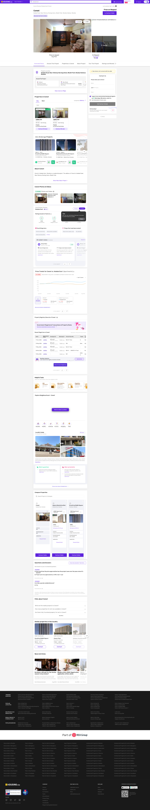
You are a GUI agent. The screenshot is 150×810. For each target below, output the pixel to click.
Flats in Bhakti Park (22, 703)
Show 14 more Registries (60, 364)
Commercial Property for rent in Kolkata (124, 763)
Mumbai (39, 6)
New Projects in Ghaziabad (71, 775)
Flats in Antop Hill (95, 703)
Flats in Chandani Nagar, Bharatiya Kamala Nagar (29, 706)
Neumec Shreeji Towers (72, 711)
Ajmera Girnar (21, 719)
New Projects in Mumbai (70, 743)
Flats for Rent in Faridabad (49, 773)
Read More (37, 462)
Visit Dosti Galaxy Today (72, 699)
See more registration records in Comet (46, 326)
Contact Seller (110, 13)
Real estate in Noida (9, 760)
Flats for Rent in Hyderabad (49, 748)
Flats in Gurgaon (29, 758)
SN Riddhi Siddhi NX (46, 713)
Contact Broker (43, 129)
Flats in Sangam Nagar (120, 706)
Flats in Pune (28, 750)
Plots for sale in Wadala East (48, 724)
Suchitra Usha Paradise (71, 713)
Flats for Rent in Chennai (48, 753)
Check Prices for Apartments (25, 696)
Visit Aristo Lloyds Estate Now (73, 697)
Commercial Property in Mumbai (94, 743)
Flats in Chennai (29, 753)
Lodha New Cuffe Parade (24, 711)
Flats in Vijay (69, 704)
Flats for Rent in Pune (47, 750)
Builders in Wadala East (96, 726)
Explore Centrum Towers (96, 699)
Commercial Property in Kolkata (94, 763)
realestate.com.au (74, 787)
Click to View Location (60, 409)
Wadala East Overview (23, 722)
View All (82, 239)
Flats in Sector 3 (70, 703)
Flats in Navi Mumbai (30, 770)
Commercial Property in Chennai (94, 753)
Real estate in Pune (9, 750)
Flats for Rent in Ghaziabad (49, 775)
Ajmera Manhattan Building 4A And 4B (27, 713)
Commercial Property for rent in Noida (124, 760)
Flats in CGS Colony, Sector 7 (121, 708)
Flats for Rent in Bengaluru (49, 745)
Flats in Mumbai (29, 743)
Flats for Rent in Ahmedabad (49, 765)
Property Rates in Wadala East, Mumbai (51, 722)
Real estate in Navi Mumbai (10, 770)
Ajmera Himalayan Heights (48, 717)
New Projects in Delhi (69, 755)
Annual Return (45, 796)
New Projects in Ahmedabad (71, 765)
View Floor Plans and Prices (48, 697)
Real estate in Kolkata (9, 763)
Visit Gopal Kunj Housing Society (122, 696)
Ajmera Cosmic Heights (71, 717)
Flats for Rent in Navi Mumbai (49, 770)
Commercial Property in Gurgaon (94, 758)
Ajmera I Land (21, 717)
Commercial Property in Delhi (93, 755)
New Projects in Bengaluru (71, 745)
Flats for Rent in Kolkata (48, 763)
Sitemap (100, 791)
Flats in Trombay (70, 708)
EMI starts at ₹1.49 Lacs (58, 528)
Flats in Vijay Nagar (95, 704)
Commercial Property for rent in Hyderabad (125, 748)
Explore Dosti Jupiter (47, 699)
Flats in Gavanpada (95, 708)
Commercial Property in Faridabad (95, 773)
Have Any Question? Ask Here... (77, 562)
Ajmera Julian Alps (95, 717)
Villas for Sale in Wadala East (73, 724)
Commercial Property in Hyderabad (95, 748)
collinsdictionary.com (75, 794)
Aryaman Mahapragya (96, 719)
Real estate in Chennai (9, 753)
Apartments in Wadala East (97, 722)
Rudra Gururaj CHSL (119, 713)
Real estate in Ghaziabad (10, 775)
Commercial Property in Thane (94, 768)
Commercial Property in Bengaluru (95, 745)
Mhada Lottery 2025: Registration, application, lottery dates (68, 673)
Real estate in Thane (9, 768)
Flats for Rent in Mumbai (48, 743)
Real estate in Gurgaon (9, 758)
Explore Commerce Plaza (120, 697)
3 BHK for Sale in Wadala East (49, 726)
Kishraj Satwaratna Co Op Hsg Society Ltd (124, 717)
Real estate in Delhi (9, 755)
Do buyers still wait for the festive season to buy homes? (45, 673)
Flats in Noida (28, 760)
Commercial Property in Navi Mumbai (95, 770)
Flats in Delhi (28, 755)
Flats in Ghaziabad (29, 775)
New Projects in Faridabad (71, 773)
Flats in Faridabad (29, 773)
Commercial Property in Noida (93, 760)
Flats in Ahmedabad (30, 765)
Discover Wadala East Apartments (26, 697)
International (101, 794)
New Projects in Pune (69, 750)
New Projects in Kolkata (70, 763)
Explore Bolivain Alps (71, 694)
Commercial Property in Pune (93, 750)
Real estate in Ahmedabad (10, 765)
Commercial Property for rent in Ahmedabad (125, 765)
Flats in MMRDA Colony (47, 703)
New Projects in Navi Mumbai (71, 770)
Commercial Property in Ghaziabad (95, 775)
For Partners (45, 791)
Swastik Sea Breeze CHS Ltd (73, 719)
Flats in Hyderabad (30, 748)
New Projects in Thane (70, 768)
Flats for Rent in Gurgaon (48, 758)
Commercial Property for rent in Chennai (124, 753)
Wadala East (44, 6)
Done (81, 219)
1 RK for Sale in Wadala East (97, 724)
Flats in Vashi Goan (46, 704)
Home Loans (101, 789)
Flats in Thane (28, 768)
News (99, 787)
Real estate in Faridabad (10, 773)
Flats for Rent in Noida (48, 760)
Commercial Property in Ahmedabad (95, 765)
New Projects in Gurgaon (70, 758)
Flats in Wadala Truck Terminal (122, 703)
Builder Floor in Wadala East (24, 724)
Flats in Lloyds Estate (120, 704)
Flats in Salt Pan (46, 708)
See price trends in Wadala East (42, 307)
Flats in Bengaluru (29, 745)
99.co (71, 791)
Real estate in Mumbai (9, 743)
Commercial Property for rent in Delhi (123, 755)
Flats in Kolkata (29, 763)
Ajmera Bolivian (45, 719)
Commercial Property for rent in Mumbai (124, 743)
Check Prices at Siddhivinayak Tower (123, 699)
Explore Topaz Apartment (121, 694)
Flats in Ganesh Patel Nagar (24, 708)
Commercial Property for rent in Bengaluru (125, 745)
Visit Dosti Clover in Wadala (24, 699)
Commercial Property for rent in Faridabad (125, 773)
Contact (40, 647)
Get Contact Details (102, 104)
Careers (44, 787)
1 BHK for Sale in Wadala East (121, 724)
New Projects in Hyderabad (71, 748)
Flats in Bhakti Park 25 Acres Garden (50, 706)
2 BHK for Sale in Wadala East (24, 726)
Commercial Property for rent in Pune (123, 750)
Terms (43, 794)
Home (34, 6)
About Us (44, 789)
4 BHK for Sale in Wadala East (73, 726)
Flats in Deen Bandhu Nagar (72, 706)
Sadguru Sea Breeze (120, 719)
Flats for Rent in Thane (48, 768)
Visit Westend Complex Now (73, 696)
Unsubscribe (45, 802)
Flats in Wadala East (95, 706)
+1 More (48, 234)
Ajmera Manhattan (46, 711)
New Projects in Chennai (70, 753)
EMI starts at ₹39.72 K (74, 528)
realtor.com (73, 789)
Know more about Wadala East (59, 486)
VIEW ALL (79, 100)
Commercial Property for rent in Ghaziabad (125, 775)
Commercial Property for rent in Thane (124, 768)
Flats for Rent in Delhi (47, 755)
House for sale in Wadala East (122, 722)
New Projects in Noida (69, 760)
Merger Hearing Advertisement (49, 805)
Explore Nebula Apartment (97, 696)
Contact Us (45, 800)
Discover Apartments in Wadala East (99, 697)
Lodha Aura (117, 711)
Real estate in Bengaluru (10, 745)
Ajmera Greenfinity (95, 711)
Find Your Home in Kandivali (97, 694)
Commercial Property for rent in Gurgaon (124, 758)
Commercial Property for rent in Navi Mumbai (125, 770)
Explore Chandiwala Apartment (49, 694)
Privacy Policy (45, 798)
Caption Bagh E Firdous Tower (98, 713)
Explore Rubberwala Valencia (49, 696)
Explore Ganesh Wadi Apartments (26, 694)
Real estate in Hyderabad (10, 748)
